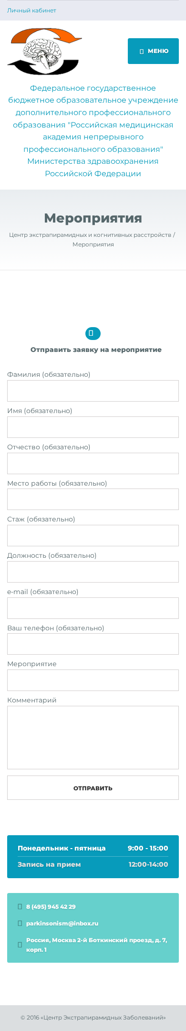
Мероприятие (32, 663)
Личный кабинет (31, 10)
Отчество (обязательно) (49, 447)
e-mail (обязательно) (43, 591)
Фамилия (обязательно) (49, 374)
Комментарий (32, 700)
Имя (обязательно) (39, 410)
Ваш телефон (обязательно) (55, 628)
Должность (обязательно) (52, 555)
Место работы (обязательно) (57, 483)
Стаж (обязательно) (41, 519)
